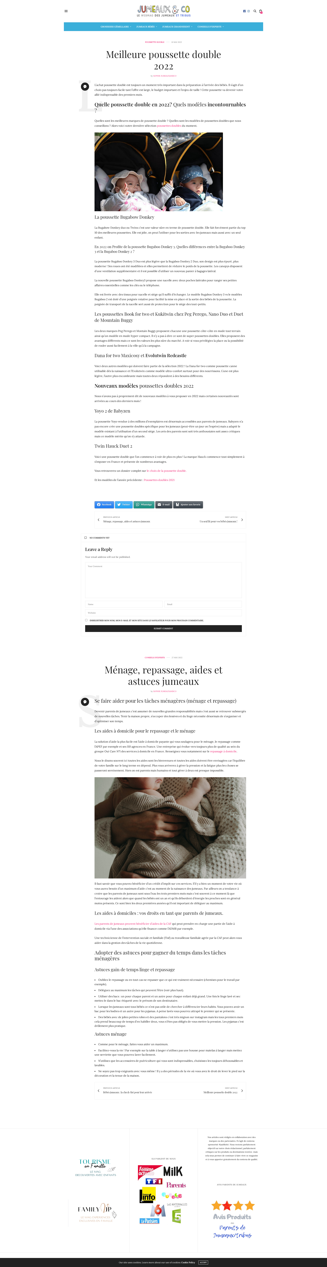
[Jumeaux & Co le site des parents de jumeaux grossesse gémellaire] (163, 11)
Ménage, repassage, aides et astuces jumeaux (163, 675)
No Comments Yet (100, 537)
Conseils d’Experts (209, 26)
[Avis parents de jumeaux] (232, 1218)
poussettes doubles (169, 125)
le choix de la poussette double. (166, 470)
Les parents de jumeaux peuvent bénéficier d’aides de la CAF (133, 923)
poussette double (154, 42)
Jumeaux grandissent (176, 26)
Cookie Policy (188, 1262)
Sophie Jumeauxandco (164, 76)
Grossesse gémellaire (115, 26)
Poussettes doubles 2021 (159, 480)
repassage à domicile (223, 751)
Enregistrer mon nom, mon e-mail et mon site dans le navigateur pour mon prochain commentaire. (147, 621)
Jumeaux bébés (145, 26)
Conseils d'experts (155, 658)
